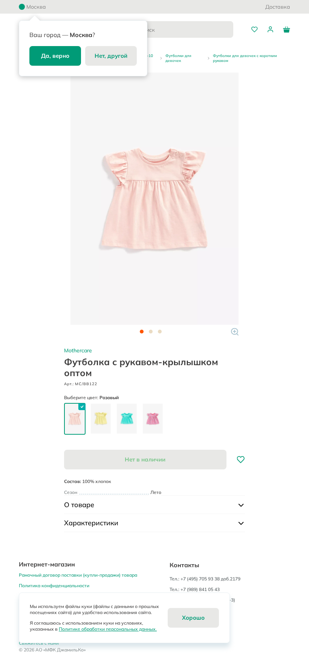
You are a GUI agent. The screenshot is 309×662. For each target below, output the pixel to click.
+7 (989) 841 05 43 (200, 589)
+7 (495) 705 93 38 (200, 579)
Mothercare (78, 350)
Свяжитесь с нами (39, 643)
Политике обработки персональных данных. (108, 629)
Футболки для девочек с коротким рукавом (245, 58)
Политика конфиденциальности (54, 585)
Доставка (277, 6)
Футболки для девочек (178, 58)
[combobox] (176, 29)
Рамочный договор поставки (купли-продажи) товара (78, 575)
